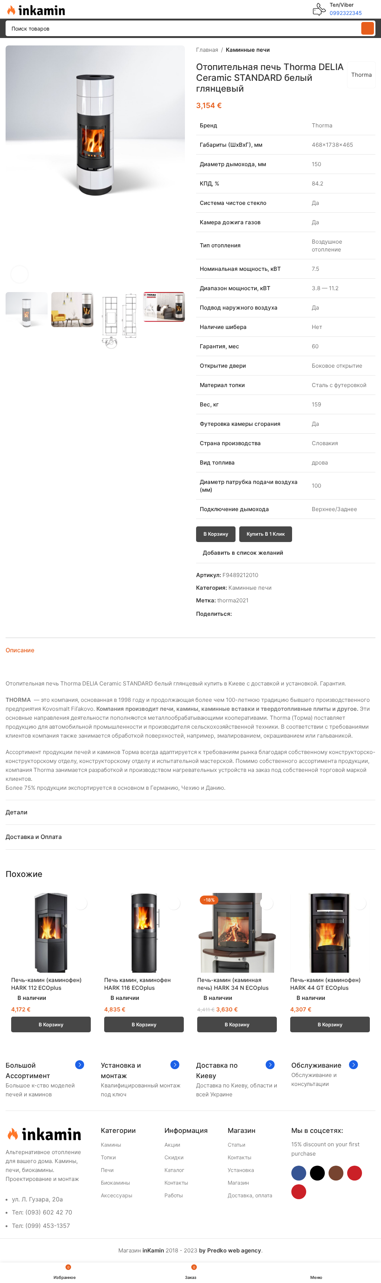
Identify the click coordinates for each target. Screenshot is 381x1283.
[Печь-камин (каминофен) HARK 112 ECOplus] (51, 933)
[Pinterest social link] (253, 614)
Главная (207, 49)
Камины (111, 1144)
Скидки (173, 1157)
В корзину (216, 534)
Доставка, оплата (250, 1195)
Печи (107, 1170)
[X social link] (244, 614)
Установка (241, 1170)
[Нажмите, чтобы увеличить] (19, 274)
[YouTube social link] (354, 1173)
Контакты (176, 1182)
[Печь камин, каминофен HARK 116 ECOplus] (144, 933)
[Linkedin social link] (261, 614)
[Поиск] (367, 28)
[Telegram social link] (270, 614)
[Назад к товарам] (362, 49)
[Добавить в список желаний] (80, 903)
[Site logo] (35, 8)
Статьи (236, 1144)
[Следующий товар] (370, 49)
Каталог (174, 1170)
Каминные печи (248, 49)
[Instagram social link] (336, 1173)
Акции (172, 1144)
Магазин (238, 1182)
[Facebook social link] (236, 614)
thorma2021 (233, 600)
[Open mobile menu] (372, 9)
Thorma (361, 74)
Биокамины (115, 1182)
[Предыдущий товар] (353, 49)
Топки (108, 1157)
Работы (173, 1195)
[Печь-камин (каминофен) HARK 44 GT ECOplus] (330, 933)
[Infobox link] (337, 9)
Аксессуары (116, 1195)
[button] (13, 166)
